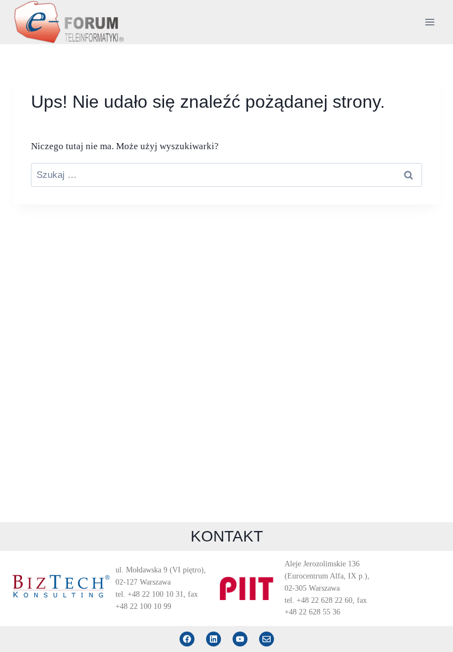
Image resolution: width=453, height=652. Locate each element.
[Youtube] (240, 639)
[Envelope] (266, 639)
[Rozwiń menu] (429, 21)
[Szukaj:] (226, 175)
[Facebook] (187, 639)
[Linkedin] (213, 639)
